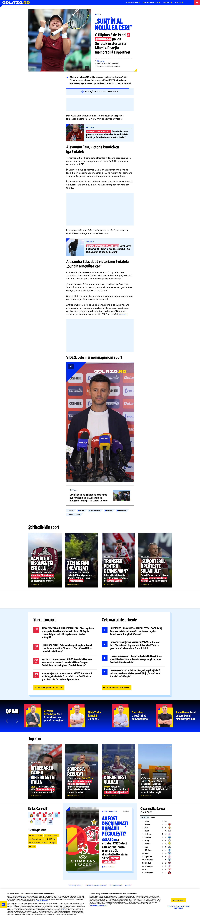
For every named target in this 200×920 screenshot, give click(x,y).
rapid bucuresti (52, 835)
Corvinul (148, 837)
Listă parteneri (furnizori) (98, 905)
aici (63, 909)
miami (81, 511)
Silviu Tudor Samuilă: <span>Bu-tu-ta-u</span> (90, 715)
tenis (71, 511)
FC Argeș (148, 834)
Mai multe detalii (42, 901)
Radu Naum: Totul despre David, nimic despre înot (178, 715)
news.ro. (123, 314)
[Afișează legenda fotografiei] (87, 68)
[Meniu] (197, 2)
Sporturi (166, 2)
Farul (146, 847)
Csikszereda (149, 873)
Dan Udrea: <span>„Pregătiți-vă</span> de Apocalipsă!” (134, 715)
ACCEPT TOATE (179, 900)
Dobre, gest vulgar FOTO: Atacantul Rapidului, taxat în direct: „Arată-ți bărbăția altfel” (118, 771)
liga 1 (54, 843)
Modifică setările (115, 885)
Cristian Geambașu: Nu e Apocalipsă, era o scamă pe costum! (46, 715)
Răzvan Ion (101, 61)
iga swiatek (95, 511)
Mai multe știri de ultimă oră (50, 688)
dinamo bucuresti (37, 839)
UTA (146, 869)
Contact (128, 885)
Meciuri (152, 817)
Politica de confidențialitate (96, 885)
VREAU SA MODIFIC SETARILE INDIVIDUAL (178, 907)
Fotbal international (150, 2)
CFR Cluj (52, 839)
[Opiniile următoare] (17, 721)
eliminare (122, 511)
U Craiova (148, 850)
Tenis (97, 14)
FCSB (146, 827)
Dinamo (147, 824)
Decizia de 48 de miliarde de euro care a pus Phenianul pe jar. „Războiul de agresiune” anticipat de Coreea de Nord (100, 495)
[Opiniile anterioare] (7, 721)
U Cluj (147, 840)
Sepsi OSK (148, 856)
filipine (109, 511)
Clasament (145, 817)
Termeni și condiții (75, 885)
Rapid (147, 831)
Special (178, 2)
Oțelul (147, 853)
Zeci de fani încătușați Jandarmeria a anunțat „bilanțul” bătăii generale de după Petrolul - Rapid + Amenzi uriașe (81, 560)
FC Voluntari (149, 860)
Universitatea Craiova (39, 843)
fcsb (33, 846)
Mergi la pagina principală (117, 688)
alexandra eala (74, 514)
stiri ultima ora (36, 835)
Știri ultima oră (44, 620)
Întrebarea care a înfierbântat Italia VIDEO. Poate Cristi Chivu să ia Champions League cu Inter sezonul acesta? (45, 771)
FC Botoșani (149, 866)
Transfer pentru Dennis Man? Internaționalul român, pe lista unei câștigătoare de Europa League (118, 560)
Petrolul (147, 844)
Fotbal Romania (132, 2)
